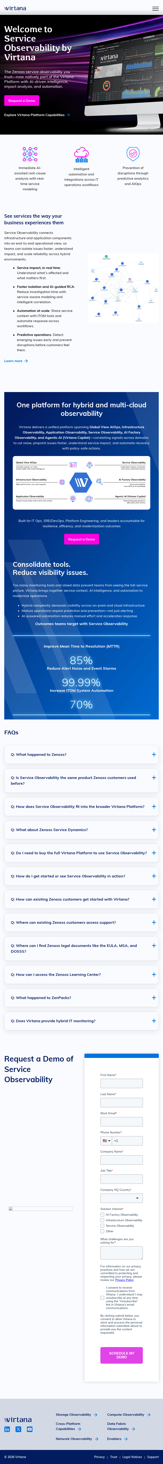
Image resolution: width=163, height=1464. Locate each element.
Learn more (13, 361)
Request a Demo (21, 100)
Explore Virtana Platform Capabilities (34, 115)
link (7, 1429)
